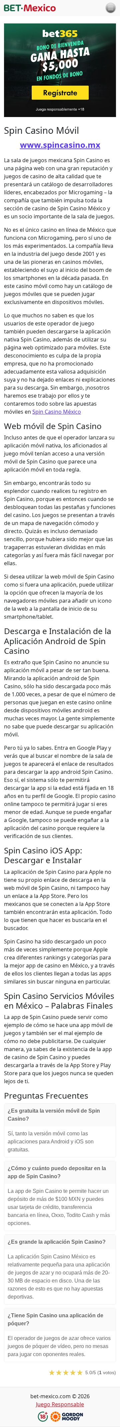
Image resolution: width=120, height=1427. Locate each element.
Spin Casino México (56, 411)
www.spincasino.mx (60, 144)
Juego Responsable (60, 1404)
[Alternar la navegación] (110, 8)
